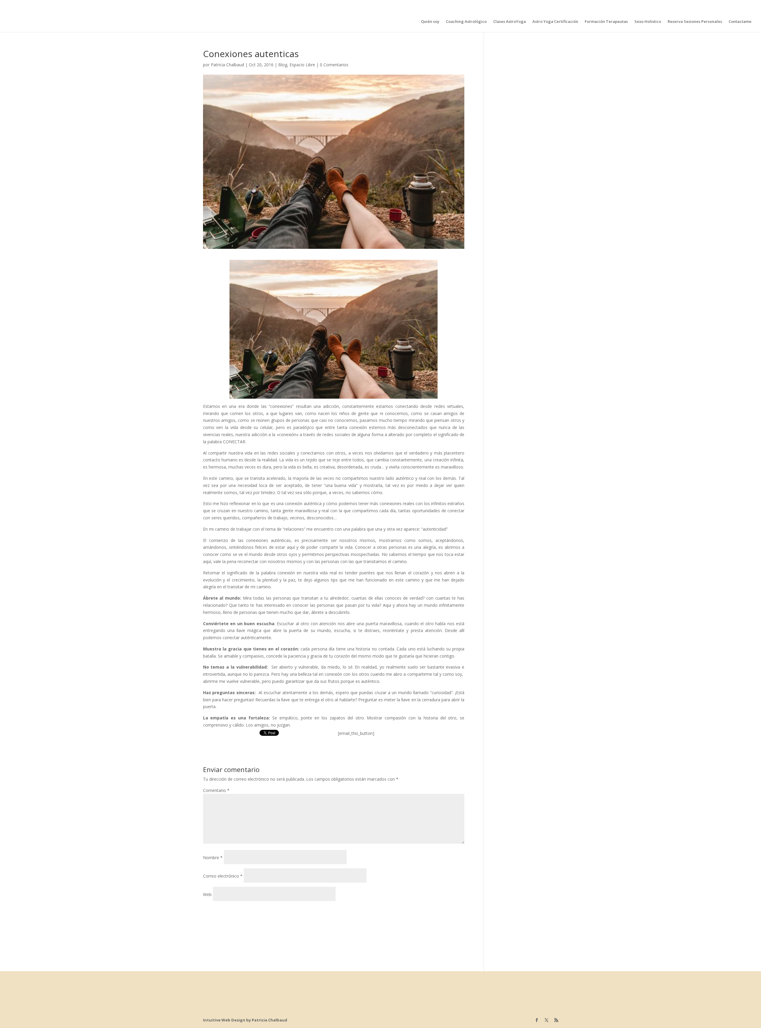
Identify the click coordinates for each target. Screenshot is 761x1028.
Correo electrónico (223, 876)
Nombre (213, 857)
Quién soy (430, 21)
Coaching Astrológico (466, 21)
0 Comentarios (334, 64)
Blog (282, 64)
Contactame (740, 21)
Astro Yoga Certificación (555, 21)
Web (207, 894)
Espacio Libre (302, 64)
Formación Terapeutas (606, 21)
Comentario (216, 790)
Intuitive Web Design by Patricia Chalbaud (245, 1020)
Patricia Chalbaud (227, 64)
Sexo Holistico (647, 21)
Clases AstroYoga (509, 21)
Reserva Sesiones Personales (695, 21)
